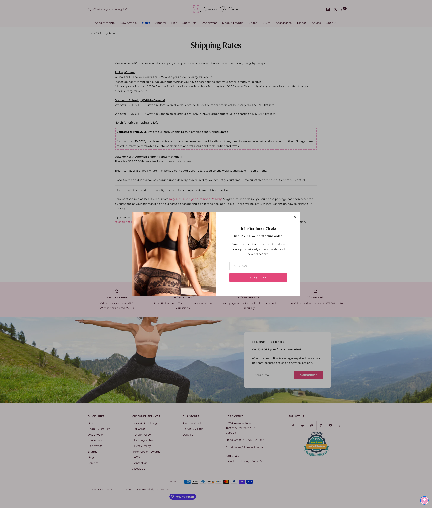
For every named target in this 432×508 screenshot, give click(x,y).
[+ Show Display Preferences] (424, 500)
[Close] (295, 217)
